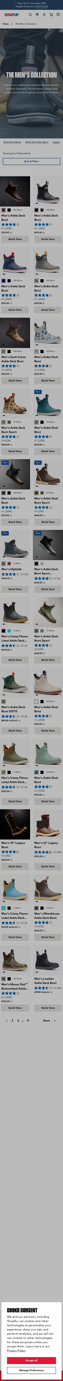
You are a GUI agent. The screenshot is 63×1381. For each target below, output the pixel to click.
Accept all (31, 1360)
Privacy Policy (16, 1350)
